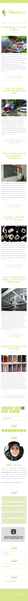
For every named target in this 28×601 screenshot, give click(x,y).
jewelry (19, 267)
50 (22, 408)
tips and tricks (15, 143)
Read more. (21, 482)
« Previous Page (6, 408)
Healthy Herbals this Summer (14, 347)
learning (16, 207)
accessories (15, 267)
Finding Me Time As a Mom (14, 28)
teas (26, 397)
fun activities (21, 141)
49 (19, 408)
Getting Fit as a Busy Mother (14, 504)
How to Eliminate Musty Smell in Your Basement (14, 279)
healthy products (17, 397)
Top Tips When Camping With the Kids (14, 90)
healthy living (11, 397)
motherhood (15, 78)
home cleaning (17, 336)
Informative (13, 76)
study (19, 207)
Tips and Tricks (19, 76)
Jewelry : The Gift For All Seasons (14, 218)
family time (15, 141)
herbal (23, 397)
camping (10, 141)
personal (20, 78)
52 (6, 411)
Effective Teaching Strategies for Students (14, 156)
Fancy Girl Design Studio (16, 595)
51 (3, 411)
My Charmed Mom (14, 13)
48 (16, 408)
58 (10, 411)
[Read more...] (9, 70)
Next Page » (16, 411)
